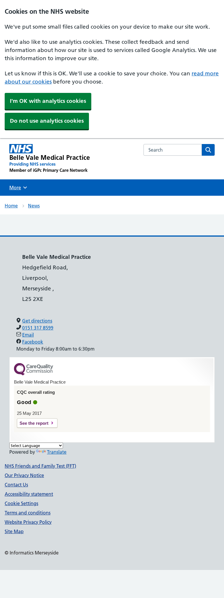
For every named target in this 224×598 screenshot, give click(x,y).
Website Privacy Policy (28, 522)
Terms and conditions (27, 513)
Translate (56, 452)
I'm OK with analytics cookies (48, 101)
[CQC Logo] (33, 374)
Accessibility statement (29, 494)
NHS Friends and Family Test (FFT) (40, 466)
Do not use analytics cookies (47, 120)
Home (11, 206)
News (34, 206)
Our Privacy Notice (24, 475)
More (17, 187)
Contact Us (16, 485)
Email (28, 335)
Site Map (14, 531)
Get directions (37, 321)
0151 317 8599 (37, 328)
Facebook (32, 342)
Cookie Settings (21, 503)
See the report (34, 423)
